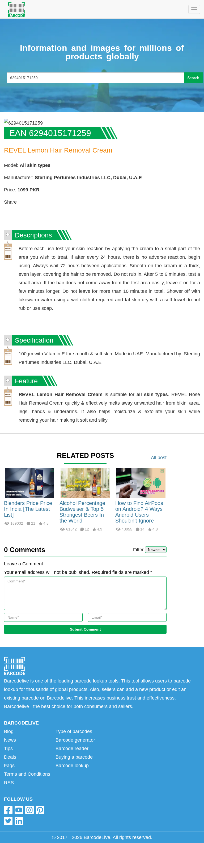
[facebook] (8, 809)
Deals (10, 757)
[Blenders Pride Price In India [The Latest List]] (29, 482)
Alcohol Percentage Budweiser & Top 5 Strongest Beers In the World (82, 512)
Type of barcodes (74, 731)
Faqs (9, 765)
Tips (8, 748)
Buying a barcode (74, 757)
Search (193, 78)
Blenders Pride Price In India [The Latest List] (28, 509)
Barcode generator (75, 740)
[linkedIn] (19, 820)
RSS (9, 782)
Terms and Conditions (27, 774)
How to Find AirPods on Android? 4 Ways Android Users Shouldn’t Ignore (139, 512)
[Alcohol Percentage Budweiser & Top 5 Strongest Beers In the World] (85, 482)
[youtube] (19, 809)
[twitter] (8, 820)
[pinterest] (40, 809)
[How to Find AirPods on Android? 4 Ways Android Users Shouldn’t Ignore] (141, 482)
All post (159, 457)
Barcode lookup (72, 765)
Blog (9, 731)
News (10, 740)
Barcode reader (72, 748)
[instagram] (29, 809)
